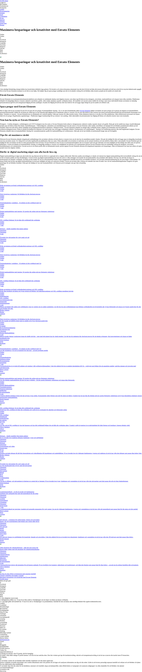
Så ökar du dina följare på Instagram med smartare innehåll (18, 574)
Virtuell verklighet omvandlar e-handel (11, 575)
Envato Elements (85, 110)
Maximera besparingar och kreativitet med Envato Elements (18, 577)
